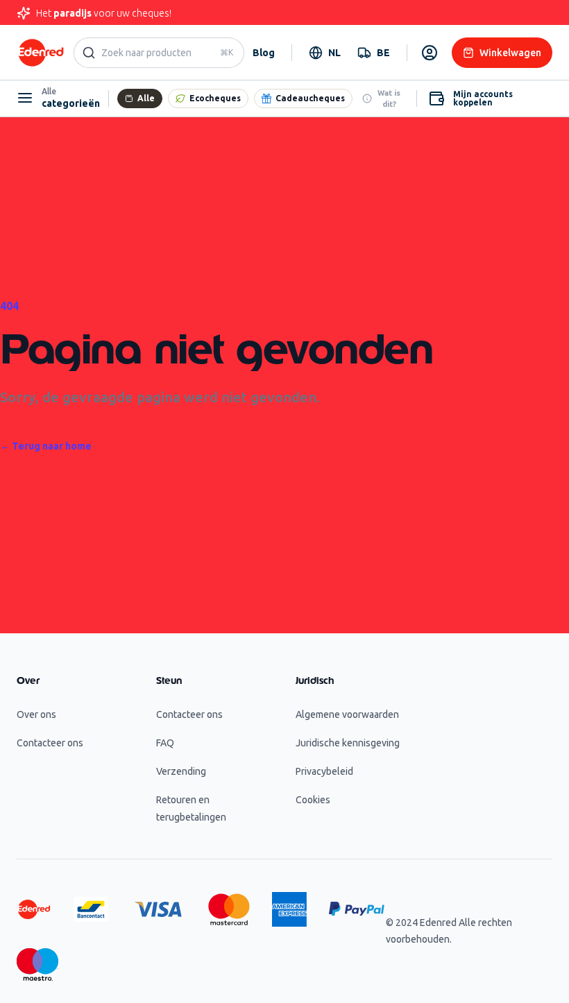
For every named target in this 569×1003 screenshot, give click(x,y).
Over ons (36, 714)
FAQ (165, 742)
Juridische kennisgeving (348, 742)
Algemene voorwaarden (347, 714)
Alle (146, 98)
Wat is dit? (388, 98)
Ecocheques (215, 98)
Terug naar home (46, 446)
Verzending (181, 771)
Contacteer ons (50, 742)
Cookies (313, 799)
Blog (264, 52)
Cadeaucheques (310, 98)
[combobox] (324, 52)
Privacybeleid (324, 771)
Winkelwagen (510, 52)
